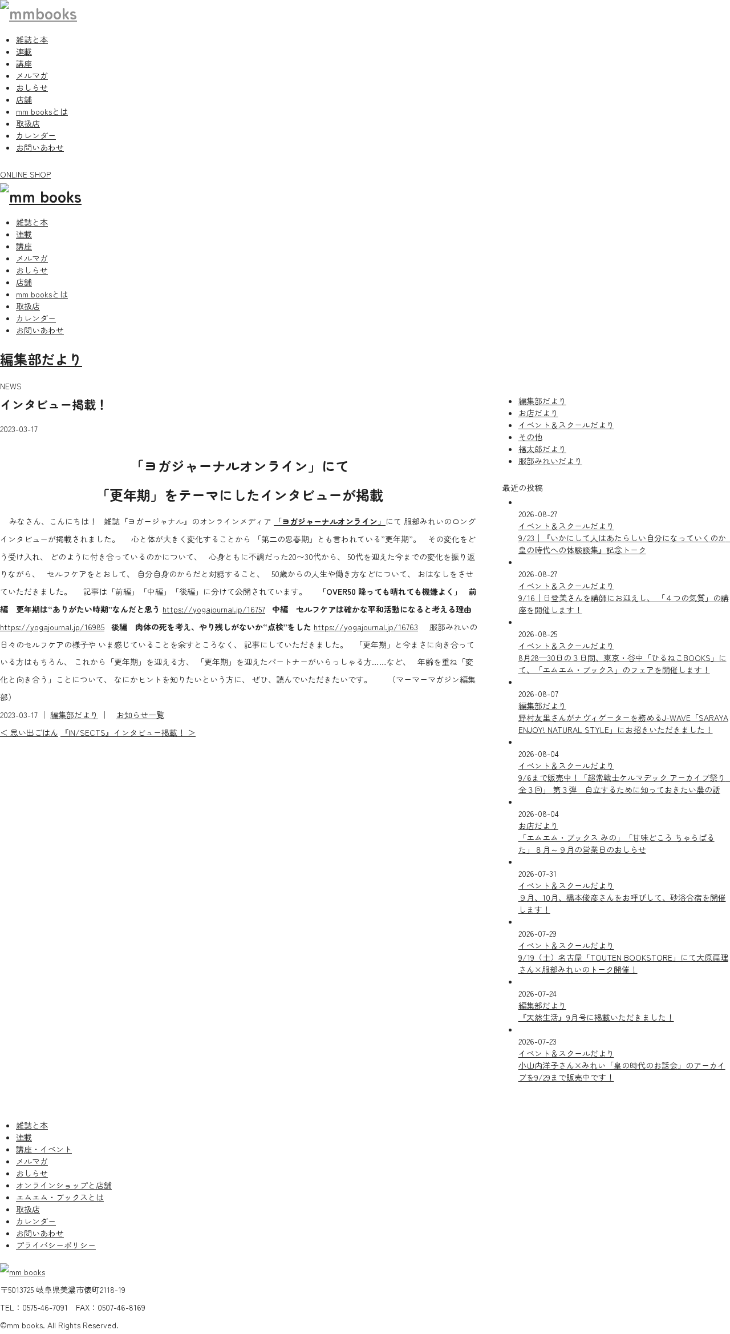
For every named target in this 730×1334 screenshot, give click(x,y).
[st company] (41, 195)
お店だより (538, 412)
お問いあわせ (40, 147)
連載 (24, 51)
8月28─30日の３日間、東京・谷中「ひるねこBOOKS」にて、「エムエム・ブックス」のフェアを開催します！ (622, 663)
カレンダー (36, 135)
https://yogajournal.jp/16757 (214, 609)
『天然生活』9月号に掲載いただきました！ (596, 1017)
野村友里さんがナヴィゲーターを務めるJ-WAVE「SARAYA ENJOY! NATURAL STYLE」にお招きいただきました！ (623, 723)
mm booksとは (42, 111)
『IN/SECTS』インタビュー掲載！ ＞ (128, 732)
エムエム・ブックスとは (60, 1197)
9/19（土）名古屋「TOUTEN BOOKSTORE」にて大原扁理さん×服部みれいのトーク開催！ (623, 963)
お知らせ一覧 (140, 714)
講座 (24, 63)
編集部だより (41, 359)
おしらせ (32, 87)
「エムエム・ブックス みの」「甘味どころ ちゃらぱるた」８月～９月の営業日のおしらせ (616, 843)
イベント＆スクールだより (566, 424)
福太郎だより (542, 448)
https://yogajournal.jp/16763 (366, 626)
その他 (530, 436)
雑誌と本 (32, 39)
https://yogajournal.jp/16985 (52, 626)
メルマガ (32, 75)
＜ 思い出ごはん (29, 732)
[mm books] (38, 12)
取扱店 (28, 123)
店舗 (24, 99)
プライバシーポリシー (56, 1245)
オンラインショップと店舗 (64, 1185)
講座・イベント (44, 1149)
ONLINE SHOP (25, 174)
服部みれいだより (550, 460)
